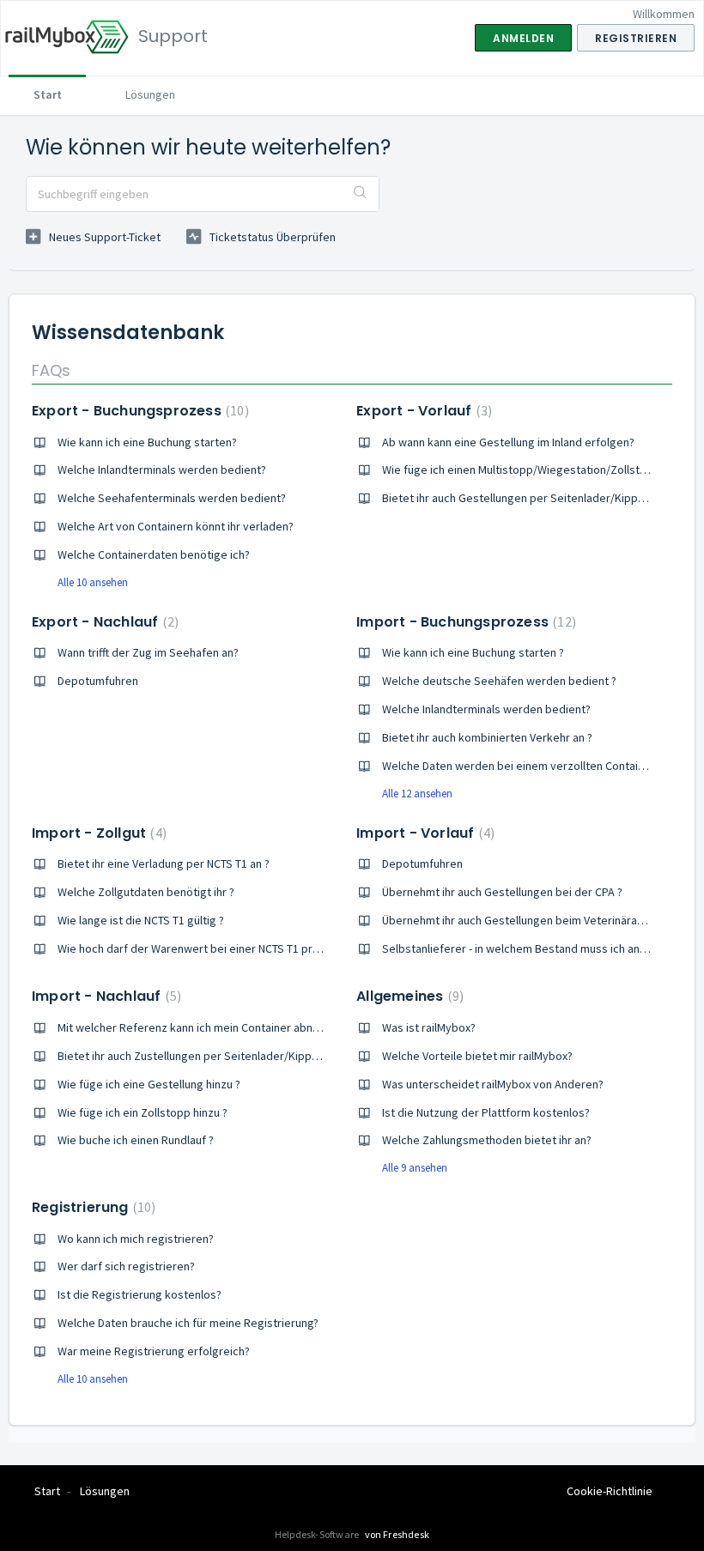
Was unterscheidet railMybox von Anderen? (493, 1084)
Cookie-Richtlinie (609, 1491)
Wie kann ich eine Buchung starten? (147, 442)
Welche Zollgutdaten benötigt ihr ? (146, 892)
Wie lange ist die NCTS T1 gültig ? (141, 920)
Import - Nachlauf (104, 996)
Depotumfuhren (98, 680)
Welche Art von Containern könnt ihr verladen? (176, 526)
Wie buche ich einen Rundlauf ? (136, 1140)
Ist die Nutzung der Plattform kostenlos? (486, 1112)
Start (47, 94)
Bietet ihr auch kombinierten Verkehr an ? (487, 737)
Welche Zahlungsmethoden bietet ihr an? (487, 1140)
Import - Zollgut (97, 833)
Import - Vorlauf (423, 833)
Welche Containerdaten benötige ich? (154, 554)
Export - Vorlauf (422, 411)
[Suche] (361, 194)
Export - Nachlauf (103, 622)
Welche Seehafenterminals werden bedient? (172, 498)
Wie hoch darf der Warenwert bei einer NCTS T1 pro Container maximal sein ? (252, 948)
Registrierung (91, 1207)
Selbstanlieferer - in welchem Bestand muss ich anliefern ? (531, 948)
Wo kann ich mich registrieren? (136, 1238)
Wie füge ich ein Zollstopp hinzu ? (143, 1112)
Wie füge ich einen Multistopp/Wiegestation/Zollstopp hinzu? (538, 469)
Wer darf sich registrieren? (126, 1266)
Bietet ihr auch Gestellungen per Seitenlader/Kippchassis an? (539, 498)
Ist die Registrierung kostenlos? (140, 1294)
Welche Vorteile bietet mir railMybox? (477, 1055)
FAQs (51, 370)
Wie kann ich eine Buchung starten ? (473, 652)
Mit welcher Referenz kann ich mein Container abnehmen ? (206, 1027)
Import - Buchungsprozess (464, 622)
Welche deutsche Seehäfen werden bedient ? (499, 680)
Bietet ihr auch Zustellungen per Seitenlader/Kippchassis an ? (215, 1055)
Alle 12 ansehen (417, 793)
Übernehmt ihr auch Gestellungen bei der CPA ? (502, 892)
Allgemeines (407, 996)
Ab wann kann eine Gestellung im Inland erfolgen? (508, 442)
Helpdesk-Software (318, 1534)
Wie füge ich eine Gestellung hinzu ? (149, 1084)
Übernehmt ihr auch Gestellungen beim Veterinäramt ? (520, 920)
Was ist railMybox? (429, 1027)
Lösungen (150, 94)
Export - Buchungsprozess (138, 411)
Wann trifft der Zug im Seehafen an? (148, 652)
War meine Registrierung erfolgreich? (154, 1351)
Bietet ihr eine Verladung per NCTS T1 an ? (164, 863)
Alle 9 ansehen (414, 1167)
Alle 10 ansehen (93, 582)
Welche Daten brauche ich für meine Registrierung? (188, 1322)
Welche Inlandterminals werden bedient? (162, 469)
